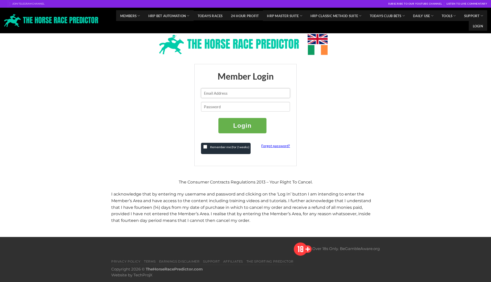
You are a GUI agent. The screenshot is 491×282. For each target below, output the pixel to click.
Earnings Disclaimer (179, 261)
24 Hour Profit (245, 16)
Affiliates (233, 261)
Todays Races (210, 16)
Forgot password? (275, 146)
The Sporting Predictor (270, 261)
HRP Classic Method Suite (334, 16)
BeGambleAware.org (360, 248)
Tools (447, 16)
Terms (149, 261)
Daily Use (421, 16)
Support (472, 16)
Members (128, 16)
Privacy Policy (126, 261)
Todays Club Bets (385, 16)
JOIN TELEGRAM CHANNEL (28, 3)
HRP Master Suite (283, 16)
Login (478, 26)
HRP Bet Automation (167, 16)
